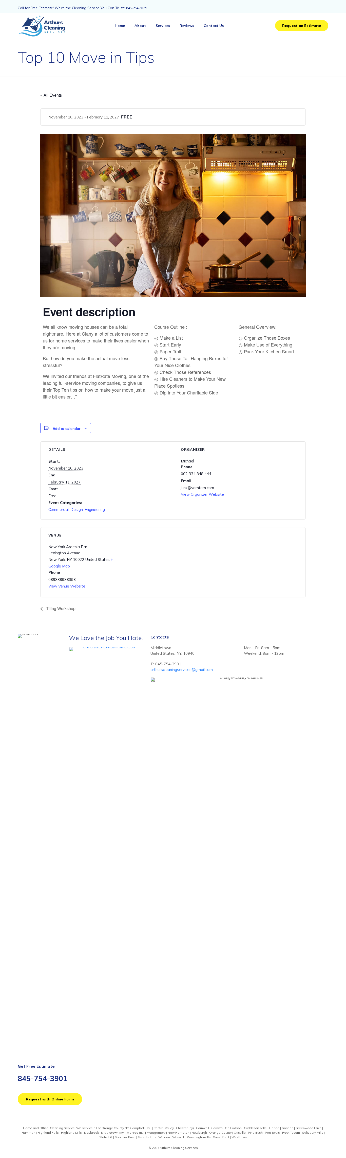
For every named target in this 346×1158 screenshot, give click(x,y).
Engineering (95, 509)
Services (163, 25)
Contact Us (214, 25)
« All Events (51, 95)
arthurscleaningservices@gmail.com (181, 669)
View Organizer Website (202, 494)
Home (120, 25)
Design (76, 509)
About (140, 25)
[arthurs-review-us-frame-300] (107, 647)
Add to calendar (66, 428)
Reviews (187, 25)
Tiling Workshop (60, 608)
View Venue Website (66, 586)
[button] (301, 25)
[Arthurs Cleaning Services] (43, 25)
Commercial (58, 509)
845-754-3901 (136, 8)
